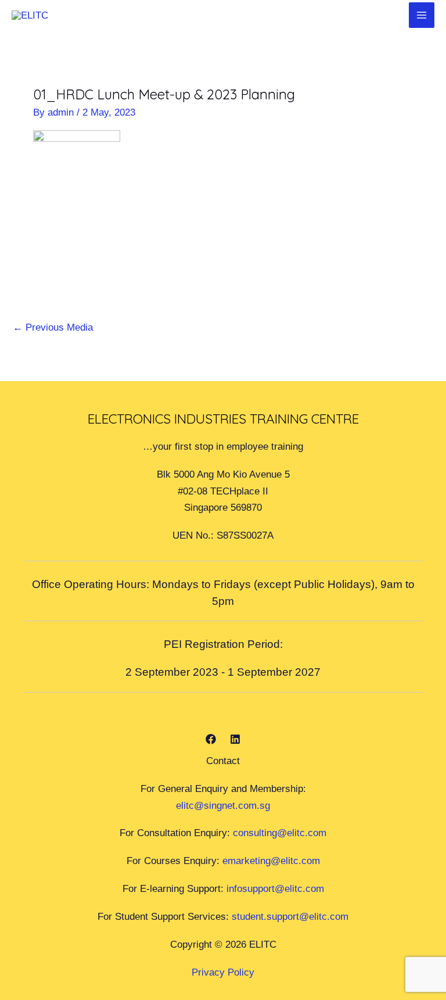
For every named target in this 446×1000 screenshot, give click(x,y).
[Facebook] (211, 739)
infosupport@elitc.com (275, 888)
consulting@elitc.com (279, 832)
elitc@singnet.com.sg (223, 805)
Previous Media (53, 327)
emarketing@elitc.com (271, 860)
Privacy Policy (223, 972)
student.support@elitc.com (290, 916)
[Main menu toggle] (421, 15)
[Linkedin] (235, 739)
